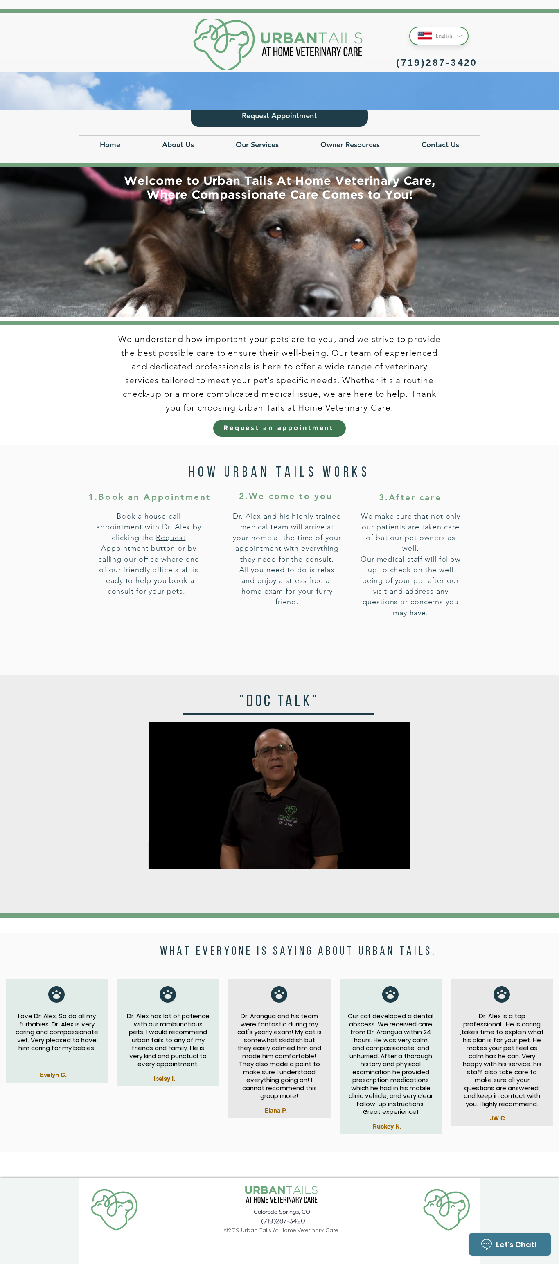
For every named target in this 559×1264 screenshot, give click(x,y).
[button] (178, 145)
